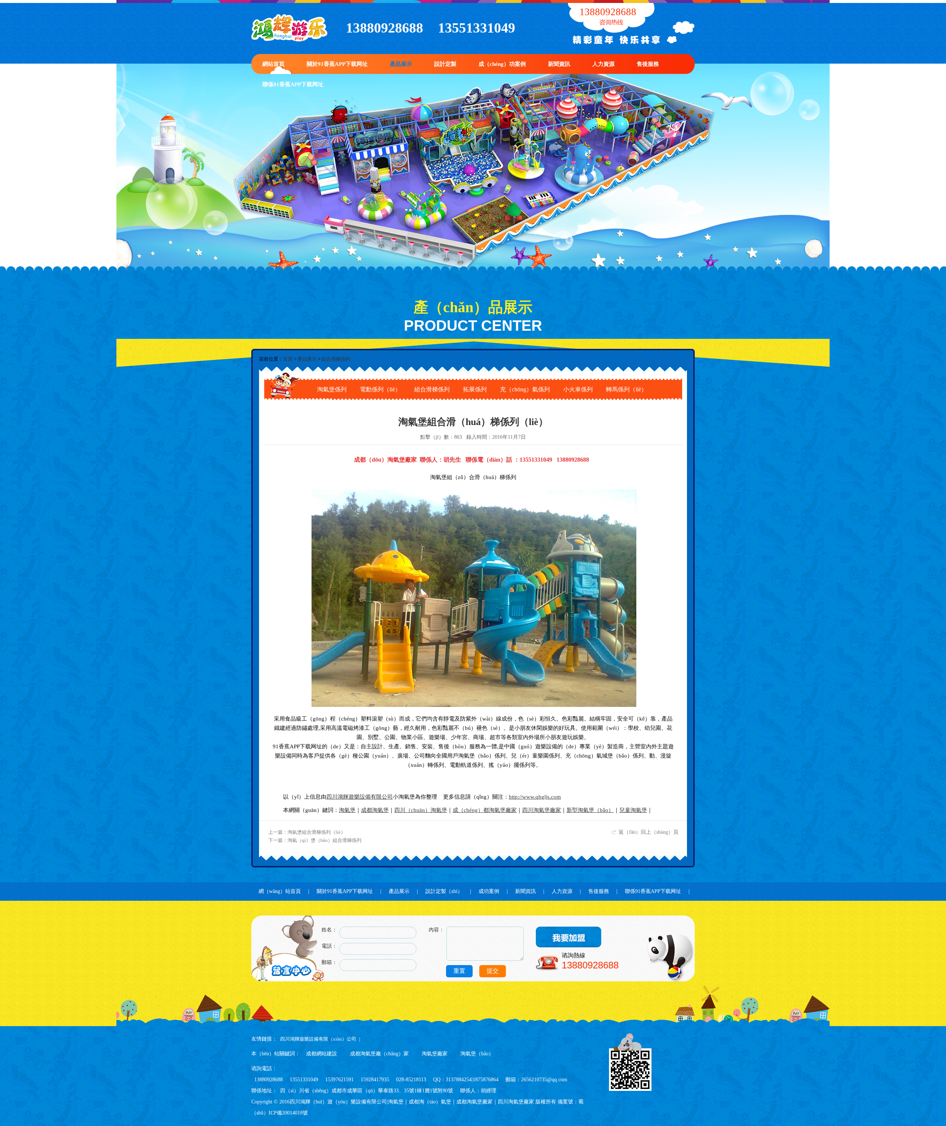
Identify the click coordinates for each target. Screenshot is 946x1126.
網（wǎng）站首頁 (280, 891)
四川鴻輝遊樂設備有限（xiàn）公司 (318, 1039)
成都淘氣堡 (375, 810)
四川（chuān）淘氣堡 (420, 810)
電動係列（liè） (380, 389)
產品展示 (401, 64)
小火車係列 (578, 389)
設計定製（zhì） (444, 891)
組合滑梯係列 (335, 359)
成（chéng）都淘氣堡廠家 (485, 810)
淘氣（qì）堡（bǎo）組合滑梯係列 (324, 840)
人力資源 (603, 64)
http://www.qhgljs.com (535, 797)
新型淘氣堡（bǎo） (590, 810)
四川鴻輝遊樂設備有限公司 (359, 797)
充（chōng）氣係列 (525, 389)
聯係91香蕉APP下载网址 (292, 84)
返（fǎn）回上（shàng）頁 (648, 832)
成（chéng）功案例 (502, 64)
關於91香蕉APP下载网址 (337, 64)
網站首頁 (273, 64)
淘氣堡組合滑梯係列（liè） (316, 832)
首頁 (288, 359)
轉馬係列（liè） (626, 389)
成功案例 (489, 891)
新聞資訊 (559, 64)
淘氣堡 (347, 810)
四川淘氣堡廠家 (541, 810)
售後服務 (648, 64)
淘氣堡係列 (332, 389)
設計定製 (445, 64)
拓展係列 (475, 389)
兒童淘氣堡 (633, 810)
